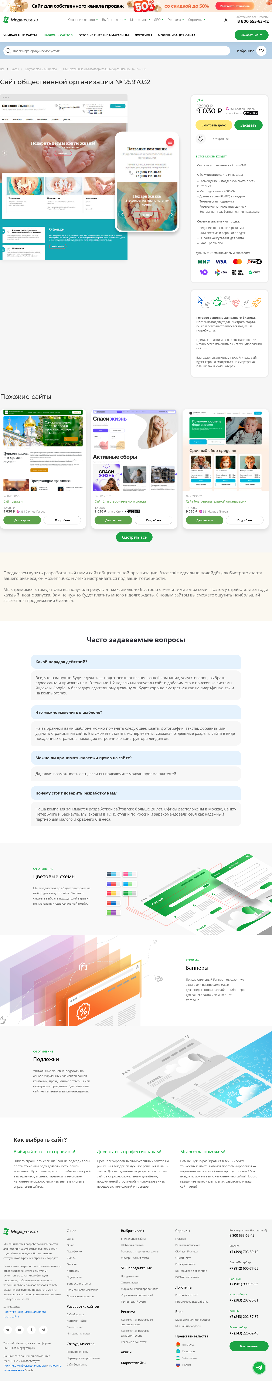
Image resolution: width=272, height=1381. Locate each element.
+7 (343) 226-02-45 (244, 1333)
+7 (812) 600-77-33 (244, 1268)
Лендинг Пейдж (77, 1321)
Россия (186, 1365)
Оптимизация (130, 1282)
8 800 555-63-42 (253, 21)
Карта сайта (11, 1316)
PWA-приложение (187, 1277)
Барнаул (235, 1279)
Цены (70, 1239)
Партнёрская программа (83, 1358)
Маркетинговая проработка (139, 1289)
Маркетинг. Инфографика (192, 1320)
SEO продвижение (136, 1268)
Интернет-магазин (79, 1333)
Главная (180, 1239)
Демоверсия (22, 520)
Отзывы (72, 1264)
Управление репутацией (137, 1295)
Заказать (248, 125)
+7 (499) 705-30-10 (244, 1251)
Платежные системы (80, 1296)
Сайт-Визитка (75, 1314)
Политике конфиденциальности (24, 1365)
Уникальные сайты (20, 35)
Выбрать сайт (112, 20)
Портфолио (74, 1251)
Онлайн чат (183, 1258)
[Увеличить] (78, 473)
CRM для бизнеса (186, 1251)
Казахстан (189, 1351)
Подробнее (62, 520)
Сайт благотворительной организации (216, 501)
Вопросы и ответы (79, 1283)
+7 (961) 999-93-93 (244, 1284)
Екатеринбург (239, 1327)
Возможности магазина (82, 1290)
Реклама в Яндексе (187, 1245)
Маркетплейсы (133, 1363)
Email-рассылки (185, 1264)
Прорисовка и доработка (191, 1301)
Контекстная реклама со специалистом (137, 1322)
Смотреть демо (213, 125)
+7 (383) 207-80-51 (244, 1300)
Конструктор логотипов (191, 1271)
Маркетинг (138, 20)
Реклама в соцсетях (134, 1342)
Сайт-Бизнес (75, 1327)
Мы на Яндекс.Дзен (188, 1326)
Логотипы (143, 35)
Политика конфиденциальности (24, 1312)
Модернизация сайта (177, 35)
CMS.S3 (71, 1258)
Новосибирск (238, 1294)
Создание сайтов (81, 20)
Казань (234, 1311)
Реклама (174, 20)
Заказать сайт (251, 35)
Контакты (73, 1271)
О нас (70, 1245)
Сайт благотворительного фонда (120, 501)
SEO (157, 20)
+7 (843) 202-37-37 (244, 1316)
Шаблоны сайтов (58, 35)
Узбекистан (189, 1358)
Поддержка (74, 1277)
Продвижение (130, 1276)
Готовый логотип (186, 1295)
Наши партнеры (77, 1352)
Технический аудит (133, 1301)
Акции (126, 1352)
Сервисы (195, 20)
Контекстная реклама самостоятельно (135, 1333)
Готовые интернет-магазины (104, 35)
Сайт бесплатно (77, 1364)
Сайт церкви (13, 501)
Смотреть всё (134, 537)
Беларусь (188, 1344)
